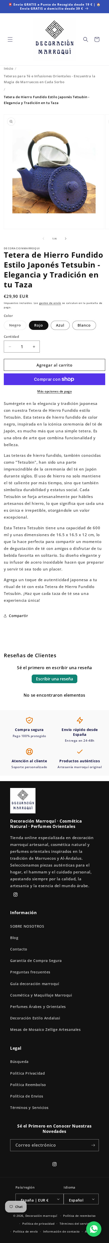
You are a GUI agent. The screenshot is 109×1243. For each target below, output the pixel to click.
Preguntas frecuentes (30, 972)
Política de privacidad (38, 1223)
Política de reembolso (79, 1216)
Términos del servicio (76, 1223)
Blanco (84, 325)
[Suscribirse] (93, 1145)
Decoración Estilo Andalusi (35, 1018)
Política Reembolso (28, 1084)
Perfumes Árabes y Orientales (38, 1006)
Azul (60, 325)
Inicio (8, 68)
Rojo (38, 325)
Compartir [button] (18, 615)
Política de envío (25, 1231)
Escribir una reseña (54, 679)
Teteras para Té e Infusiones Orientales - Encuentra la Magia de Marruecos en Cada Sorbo (49, 79)
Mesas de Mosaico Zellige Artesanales (45, 1029)
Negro (17, 326)
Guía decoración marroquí (34, 983)
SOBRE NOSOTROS (27, 926)
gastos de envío (50, 303)
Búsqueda (19, 1061)
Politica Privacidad (27, 1073)
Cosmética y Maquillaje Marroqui (41, 995)
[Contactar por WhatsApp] (93, 1229)
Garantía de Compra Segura (36, 960)
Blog (14, 937)
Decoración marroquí (41, 1216)
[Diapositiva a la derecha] (65, 238)
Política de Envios (26, 1096)
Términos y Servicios (29, 1107)
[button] (10, 39)
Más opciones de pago (54, 391)
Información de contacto (61, 1231)
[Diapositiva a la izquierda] (43, 238)
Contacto (18, 949)
